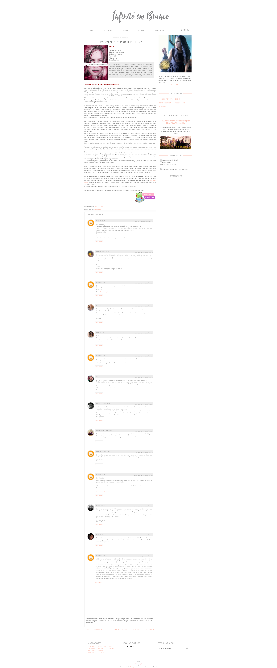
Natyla (99, 534)
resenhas (97, 209)
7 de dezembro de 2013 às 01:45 (144, 452)
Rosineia (100, 333)
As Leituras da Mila (102, 492)
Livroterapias (104, 292)
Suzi (98, 377)
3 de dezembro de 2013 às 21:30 (144, 306)
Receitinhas (180, 103)
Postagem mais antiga (143, 630)
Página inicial (120, 630)
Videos (124, 30)
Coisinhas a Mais (166, 99)
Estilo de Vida (165, 103)
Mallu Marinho (103, 404)
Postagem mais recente (97, 630)
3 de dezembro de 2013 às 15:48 (144, 252)
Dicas (177, 99)
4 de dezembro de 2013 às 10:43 (144, 377)
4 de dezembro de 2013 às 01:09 (144, 333)
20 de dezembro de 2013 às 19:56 (143, 475)
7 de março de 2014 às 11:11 (145, 556)
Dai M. (99, 306)
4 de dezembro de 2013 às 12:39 (144, 404)
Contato (159, 30)
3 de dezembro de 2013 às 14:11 (144, 221)
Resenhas (108, 30)
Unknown (101, 221)
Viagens (162, 107)
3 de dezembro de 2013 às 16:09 (144, 283)
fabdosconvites (104, 452)
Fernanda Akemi (104, 431)
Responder (98, 242)
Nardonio (101, 506)
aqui (116, 84)
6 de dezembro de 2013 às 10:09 (144, 431)
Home (91, 30)
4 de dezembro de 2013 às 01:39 (144, 356)
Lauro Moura (102, 252)
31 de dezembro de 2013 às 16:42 (143, 535)
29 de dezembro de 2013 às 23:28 (143, 506)
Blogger (132, 667)
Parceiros (141, 30)
